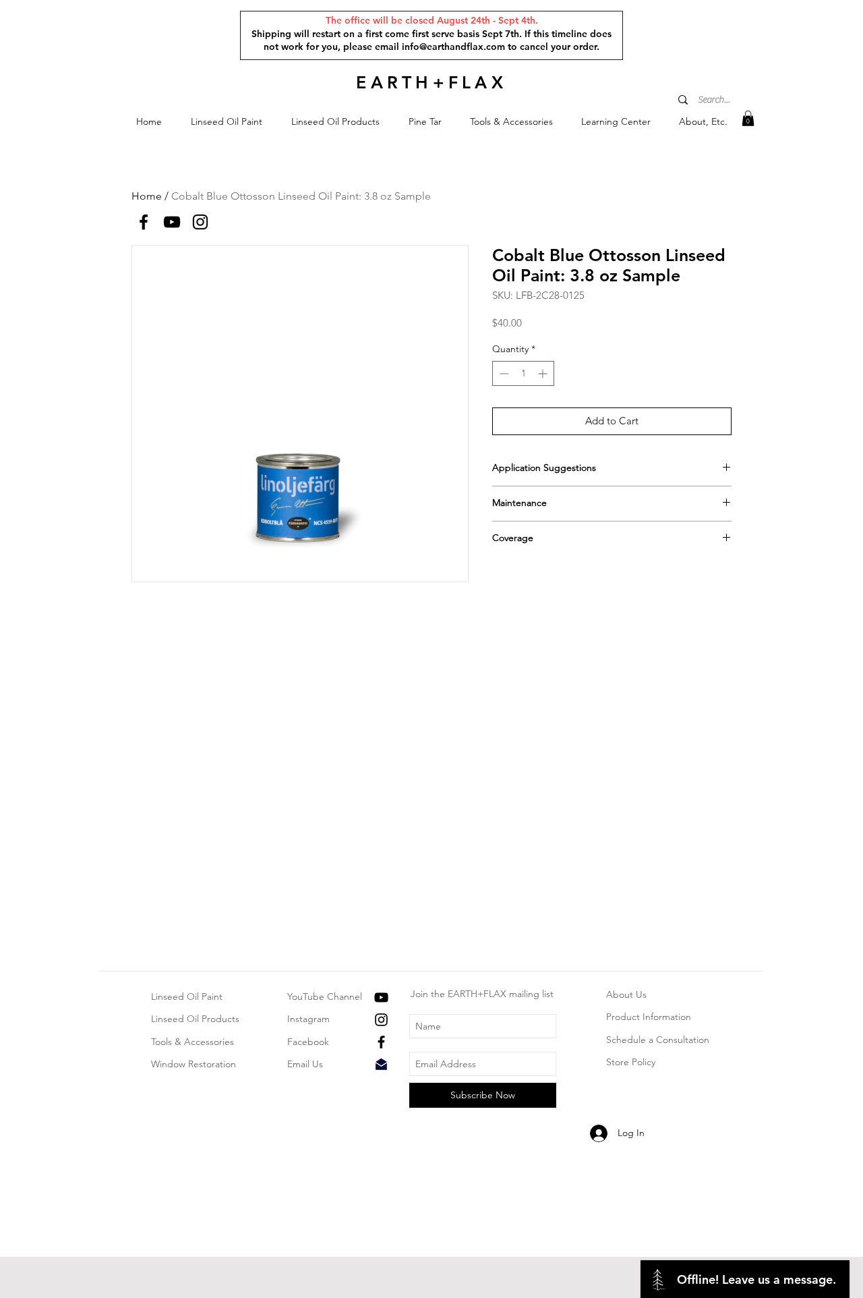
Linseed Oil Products (195, 1019)
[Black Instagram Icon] (381, 1019)
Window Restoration (193, 1064)
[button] (226, 122)
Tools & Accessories (192, 1042)
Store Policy (630, 1062)
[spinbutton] (523, 373)
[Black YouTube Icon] (381, 997)
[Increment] (543, 373)
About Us (626, 994)
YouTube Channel (324, 996)
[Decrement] (502, 373)
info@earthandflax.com (453, 46)
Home (146, 196)
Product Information (648, 1017)
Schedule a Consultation (657, 1040)
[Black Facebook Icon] (381, 1042)
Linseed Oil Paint (186, 996)
